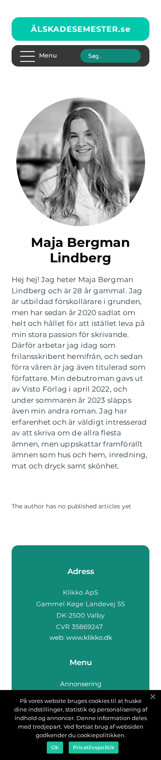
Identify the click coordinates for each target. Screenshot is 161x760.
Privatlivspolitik (93, 747)
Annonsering (80, 684)
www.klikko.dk (89, 637)
